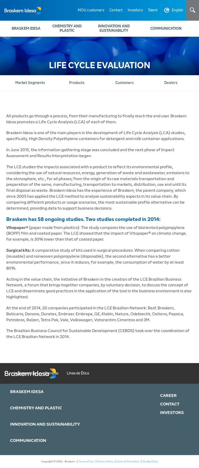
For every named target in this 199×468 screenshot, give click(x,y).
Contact (116, 10)
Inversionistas (25, 373)
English (177, 10)
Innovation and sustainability (114, 29)
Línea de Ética (78, 373)
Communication (166, 28)
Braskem (20, 10)
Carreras (51, 373)
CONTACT (170, 404)
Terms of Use (86, 461)
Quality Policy (150, 461)
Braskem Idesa (26, 28)
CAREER (168, 396)
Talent (153, 10)
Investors (135, 10)
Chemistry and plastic (67, 29)
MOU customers (91, 10)
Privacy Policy (105, 461)
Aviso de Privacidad (128, 461)
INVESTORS (172, 413)
